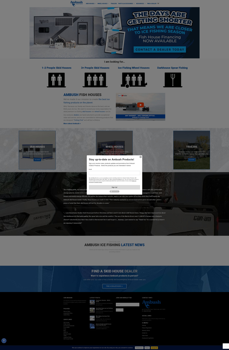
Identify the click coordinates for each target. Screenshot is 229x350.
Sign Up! (114, 187)
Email (90, 169)
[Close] (141, 157)
